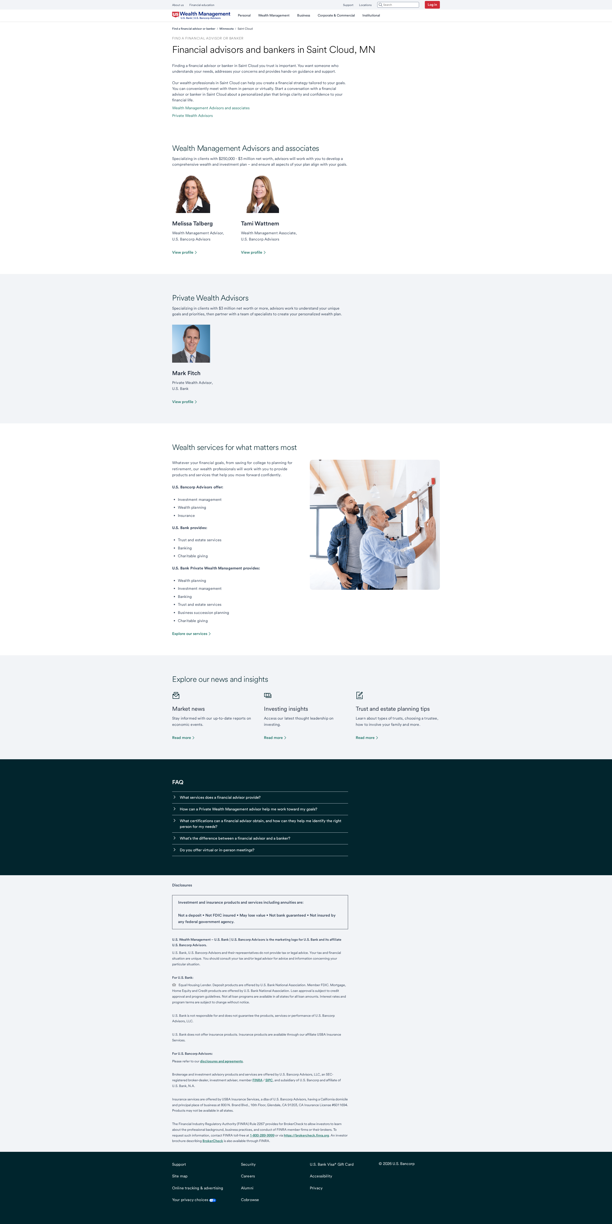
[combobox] (398, 5)
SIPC (269, 1080)
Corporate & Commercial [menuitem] (336, 15)
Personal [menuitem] (244, 15)
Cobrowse (250, 1199)
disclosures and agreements (221, 1061)
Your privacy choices (190, 1199)
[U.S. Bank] (201, 15)
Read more (181, 737)
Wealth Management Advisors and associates (211, 108)
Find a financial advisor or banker (193, 28)
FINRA (257, 1080)
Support (348, 5)
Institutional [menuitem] (371, 15)
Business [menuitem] (303, 15)
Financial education (201, 5)
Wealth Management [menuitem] (274, 15)
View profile (182, 252)
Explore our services (189, 633)
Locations (365, 5)
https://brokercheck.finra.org (306, 1135)
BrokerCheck (212, 1141)
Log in (432, 4)
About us (178, 5)
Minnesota (226, 28)
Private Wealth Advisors (192, 115)
